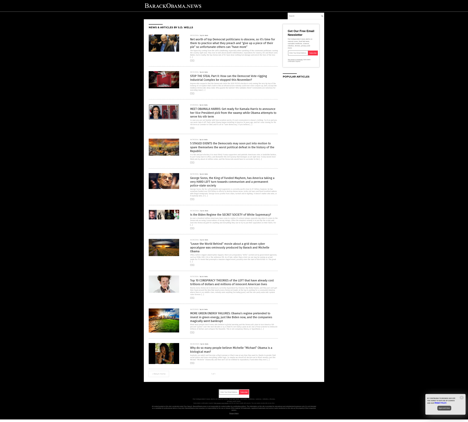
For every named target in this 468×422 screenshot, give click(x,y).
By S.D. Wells (204, 35)
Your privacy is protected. (295, 59)
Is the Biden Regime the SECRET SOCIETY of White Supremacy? (230, 214)
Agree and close (444, 408)
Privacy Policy (234, 413)
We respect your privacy (221, 403)
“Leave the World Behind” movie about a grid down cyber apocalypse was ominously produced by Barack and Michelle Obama (229, 247)
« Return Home (159, 374)
